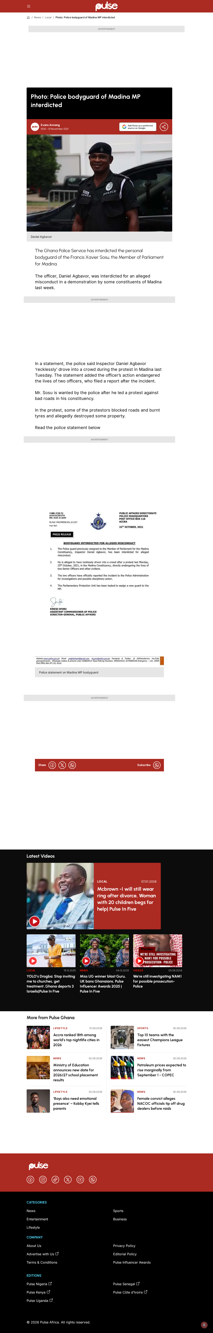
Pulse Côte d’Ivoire (128, 1292)
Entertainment (37, 1219)
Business (120, 1219)
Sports (142, 1028)
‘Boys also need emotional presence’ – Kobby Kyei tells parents (76, 1103)
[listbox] (106, 970)
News (37, 17)
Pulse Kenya (36, 1292)
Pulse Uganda (37, 1300)
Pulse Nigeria (37, 1284)
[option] (51, 971)
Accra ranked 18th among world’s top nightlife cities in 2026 (76, 1040)
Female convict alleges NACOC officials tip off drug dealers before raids (161, 1103)
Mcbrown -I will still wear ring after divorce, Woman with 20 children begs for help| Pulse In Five (126, 899)
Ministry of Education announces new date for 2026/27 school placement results (75, 1072)
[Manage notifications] (204, 1325)
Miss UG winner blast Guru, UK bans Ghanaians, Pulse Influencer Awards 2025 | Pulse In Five (103, 984)
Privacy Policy (124, 1246)
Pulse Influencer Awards (132, 1262)
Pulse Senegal (124, 1284)
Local (48, 17)
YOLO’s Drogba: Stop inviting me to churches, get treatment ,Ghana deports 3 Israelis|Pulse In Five (51, 984)
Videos (138, 970)
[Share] (164, 127)
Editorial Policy (125, 1254)
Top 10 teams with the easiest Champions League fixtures (160, 1040)
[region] (106, 970)
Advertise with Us (40, 1254)
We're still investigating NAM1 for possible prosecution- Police (157, 981)
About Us (34, 1246)
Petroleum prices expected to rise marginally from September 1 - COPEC (161, 1070)
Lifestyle (60, 1028)
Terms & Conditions (42, 1262)
